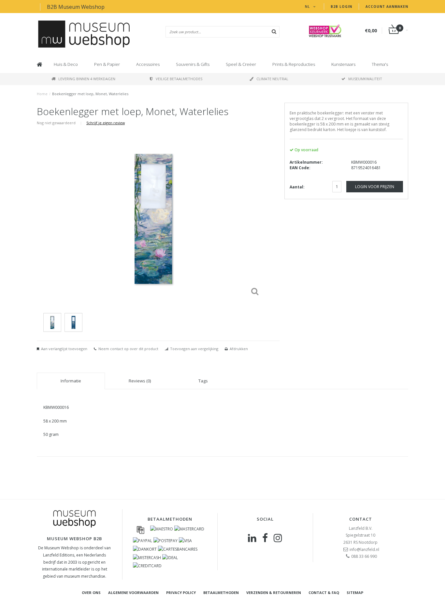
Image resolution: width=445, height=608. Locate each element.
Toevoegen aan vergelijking (194, 348)
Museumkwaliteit (365, 78)
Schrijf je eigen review (105, 122)
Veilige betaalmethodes (179, 78)
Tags (203, 381)
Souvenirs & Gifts (192, 64)
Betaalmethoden (221, 592)
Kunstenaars (343, 64)
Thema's (380, 64)
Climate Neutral (272, 78)
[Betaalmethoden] (140, 530)
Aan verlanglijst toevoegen (64, 348)
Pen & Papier (107, 64)
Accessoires (148, 64)
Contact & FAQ (324, 592)
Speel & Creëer (241, 64)
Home (42, 93)
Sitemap (355, 592)
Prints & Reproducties (293, 64)
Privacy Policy (181, 592)
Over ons (91, 592)
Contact (360, 519)
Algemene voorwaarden (133, 592)
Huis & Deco (66, 64)
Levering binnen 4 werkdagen (86, 78)
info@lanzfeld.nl (364, 549)
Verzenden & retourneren (273, 592)
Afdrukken (239, 348)
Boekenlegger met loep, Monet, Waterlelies (90, 93)
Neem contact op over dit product (128, 348)
